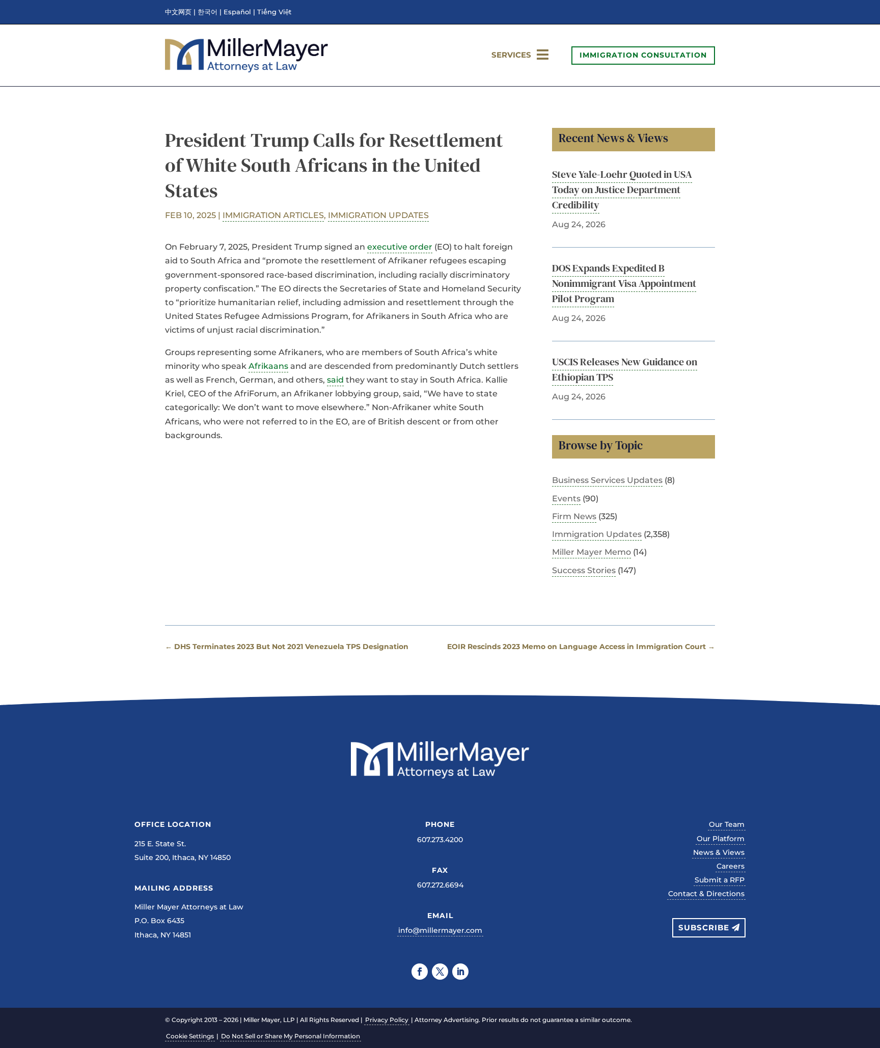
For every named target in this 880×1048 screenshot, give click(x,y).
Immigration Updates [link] (378, 215)
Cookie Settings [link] (190, 1036)
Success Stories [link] (584, 570)
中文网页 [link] (178, 12)
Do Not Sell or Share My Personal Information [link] (290, 1036)
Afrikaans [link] (268, 366)
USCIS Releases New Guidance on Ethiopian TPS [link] (624, 369)
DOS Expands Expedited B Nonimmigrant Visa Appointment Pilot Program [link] (624, 283)
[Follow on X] (440, 971)
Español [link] (237, 12)
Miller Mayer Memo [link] (591, 552)
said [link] (335, 380)
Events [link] (566, 498)
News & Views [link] (719, 852)
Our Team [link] (727, 824)
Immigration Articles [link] (273, 215)
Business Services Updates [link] (607, 480)
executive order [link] (399, 247)
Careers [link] (731, 866)
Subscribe (703, 927)
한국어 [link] (207, 12)
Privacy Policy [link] (386, 1020)
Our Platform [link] (721, 838)
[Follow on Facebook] (419, 971)
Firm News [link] (574, 516)
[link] (246, 69)
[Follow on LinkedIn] (460, 971)
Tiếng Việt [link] (274, 12)
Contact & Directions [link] (706, 893)
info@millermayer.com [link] (440, 930)
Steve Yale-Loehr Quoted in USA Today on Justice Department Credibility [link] (622, 189)
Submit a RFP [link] (720, 879)
